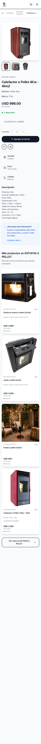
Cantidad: (5, 132)
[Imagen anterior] (5, 41)
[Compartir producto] (10, 146)
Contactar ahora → (14, 240)
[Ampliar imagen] (36, 26)
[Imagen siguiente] (36, 41)
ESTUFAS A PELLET (19, 13)
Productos (10, 13)
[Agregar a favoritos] (4, 146)
